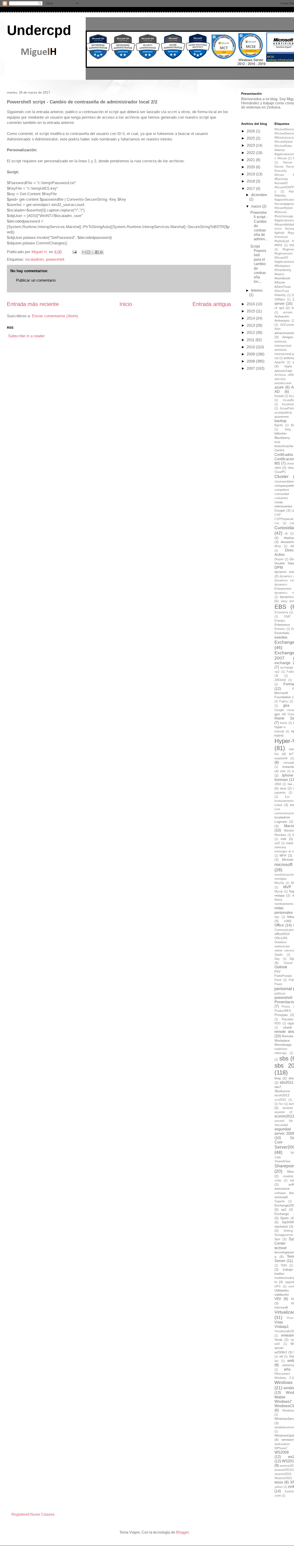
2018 (251, 181)
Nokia (278, 899)
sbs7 (277, 1087)
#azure (287, 162)
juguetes (280, 792)
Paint (277, 980)
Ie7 (291, 754)
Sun (277, 1239)
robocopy (280, 1053)
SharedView (282, 1161)
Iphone (287, 775)
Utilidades (281, 1290)
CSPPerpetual (283, 519)
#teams (279, 274)
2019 (251, 174)
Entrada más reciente (33, 304)
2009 (251, 354)
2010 (251, 347)
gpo (277, 714)
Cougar (279, 510)
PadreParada (283, 975)
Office (279, 925)
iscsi (283, 788)
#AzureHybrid (283, 208)
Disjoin (278, 559)
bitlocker (280, 433)
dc (286, 533)
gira (286, 705)
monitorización (284, 874)
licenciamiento (284, 801)
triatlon (279, 1273)
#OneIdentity (282, 270)
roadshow (280, 1049)
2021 (251, 160)
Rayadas (288, 1019)
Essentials (281, 633)
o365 (287, 921)
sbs (283, 1058)
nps (276, 917)
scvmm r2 (283, 1112)
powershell (55, 259)
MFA (283, 855)
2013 (251, 325)
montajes (280, 878)
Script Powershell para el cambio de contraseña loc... (258, 264)
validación (281, 1294)
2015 (251, 311)
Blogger (182, 1532)
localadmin (34, 259)
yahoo (278, 1487)
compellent (281, 490)
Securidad (281, 1125)
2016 (251, 304)
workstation (282, 1444)
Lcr (287, 796)
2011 (251, 340)
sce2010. (280, 1099)
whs (287, 1369)
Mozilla (279, 883)
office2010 (282, 934)
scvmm (288, 1108)
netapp (279, 895)
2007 (251, 368)
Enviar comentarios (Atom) (55, 316)
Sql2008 (288, 1222)
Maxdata (280, 835)
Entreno (279, 629)
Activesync (282, 320)
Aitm (277, 329)
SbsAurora (282, 1091)
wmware (288, 1439)
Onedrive (280, 942)
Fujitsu (283, 701)
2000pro (279, 299)
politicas (280, 993)
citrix (277, 467)
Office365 (280, 938)
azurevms (281, 416)
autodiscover (282, 383)
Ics (276, 754)
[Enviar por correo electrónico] (84, 252)
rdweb (287, 1027)
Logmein (280, 821)
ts (275, 1282)
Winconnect (282, 1373)
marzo (256, 206)
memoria (280, 847)
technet (280, 1248)
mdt (283, 839)
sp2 (283, 1209)
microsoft (283, 864)
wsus (278, 1482)
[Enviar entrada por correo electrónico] (74, 252)
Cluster (281, 476)
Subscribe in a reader (26, 336)
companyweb (284, 485)
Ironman (281, 780)
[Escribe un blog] (88, 252)
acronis (288, 312)
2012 (251, 332)
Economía (281, 612)
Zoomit (289, 1491)
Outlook (280, 967)
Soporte (279, 1201)
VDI (277, 1299)
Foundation (282, 697)
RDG (277, 1023)
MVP (287, 887)
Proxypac (281, 1015)
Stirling (288, 1230)
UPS (277, 1286)
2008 (251, 361)
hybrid (278, 735)
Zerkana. (274, 107)
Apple (288, 366)
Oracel (288, 963)
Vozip (278, 1339)
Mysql (278, 891)
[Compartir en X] (92, 252)
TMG (283, 1265)
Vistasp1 (281, 1327)
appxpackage (283, 370)
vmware (287, 1335)
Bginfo (278, 425)
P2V (277, 971)
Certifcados (283, 455)
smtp (277, 1180)
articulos (280, 379)
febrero (257, 290)
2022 (251, 153)
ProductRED (282, 1010)
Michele (287, 859)
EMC (287, 616)
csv (276, 523)
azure (279, 387)
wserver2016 (282, 1474)
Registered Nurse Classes (32, 1514)
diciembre (259, 195)
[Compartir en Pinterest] (101, 252)
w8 (281, 1356)
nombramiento (283, 904)
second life (283, 1121)
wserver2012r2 (284, 1470)
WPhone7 (280, 1448)
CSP (277, 515)
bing (288, 429)
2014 (251, 318)
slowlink (288, 1176)
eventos (280, 637)
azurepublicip (283, 412)
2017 (251, 189)
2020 (251, 167)
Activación (281, 316)
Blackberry (282, 438)
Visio (290, 1318)
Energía (279, 620)
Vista (278, 1322)
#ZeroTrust (282, 287)
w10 (277, 1344)
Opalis (278, 954)
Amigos (287, 337)
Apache (279, 362)
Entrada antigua (211, 304)
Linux (278, 805)
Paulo (278, 984)
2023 (251, 145)
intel (283, 771)
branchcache (283, 446)
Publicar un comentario (36, 280)
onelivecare (282, 946)
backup (280, 421)
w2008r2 (280, 1352)
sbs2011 (287, 1082)
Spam (284, 1218)
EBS (280, 606)
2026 (251, 131)
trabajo (288, 1269)
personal (283, 988)
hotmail (279, 731)
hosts (283, 723)
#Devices (280, 212)
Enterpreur (282, 624)
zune (277, 1495)
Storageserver (283, 1235)
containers (281, 498)
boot (277, 442)
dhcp (277, 546)
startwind (281, 1226)
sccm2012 (281, 1095)
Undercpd (39, 30)
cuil (291, 523)
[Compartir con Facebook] (97, 252)
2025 (251, 138)
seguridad (282, 1129)
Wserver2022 (283, 1478)
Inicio (125, 304)
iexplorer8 (280, 758)
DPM (278, 567)
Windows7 (283, 1401)
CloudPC (280, 472)
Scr (281, 1104)
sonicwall (281, 1197)
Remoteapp (282, 1044)
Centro (279, 450)
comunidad (281, 494)
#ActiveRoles (283, 146)
